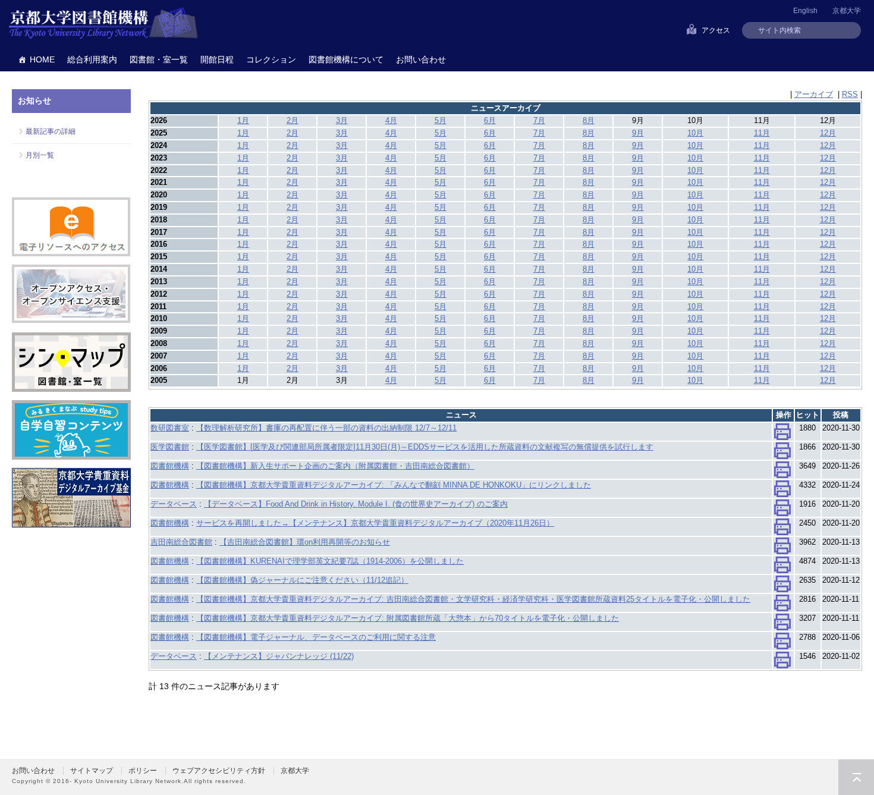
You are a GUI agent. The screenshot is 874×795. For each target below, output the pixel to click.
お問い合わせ (421, 59)
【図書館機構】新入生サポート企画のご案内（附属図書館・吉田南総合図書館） (335, 465)
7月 (539, 120)
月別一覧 (40, 155)
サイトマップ (91, 770)
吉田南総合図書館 (181, 542)
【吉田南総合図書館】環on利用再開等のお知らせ (304, 542)
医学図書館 (169, 446)
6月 (490, 120)
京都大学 (846, 11)
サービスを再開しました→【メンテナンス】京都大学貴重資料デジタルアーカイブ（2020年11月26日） (375, 523)
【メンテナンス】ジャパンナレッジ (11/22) (279, 656)
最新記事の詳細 (51, 131)
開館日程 (217, 59)
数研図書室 (169, 427)
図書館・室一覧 (159, 59)
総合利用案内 (92, 59)
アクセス (716, 30)
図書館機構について (346, 59)
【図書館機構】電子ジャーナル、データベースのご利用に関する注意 (316, 637)
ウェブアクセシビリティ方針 (218, 770)
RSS (850, 94)
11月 (762, 132)
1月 (243, 120)
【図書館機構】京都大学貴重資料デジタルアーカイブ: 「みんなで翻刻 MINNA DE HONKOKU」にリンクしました (393, 484)
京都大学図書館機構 (103, 24)
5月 (441, 120)
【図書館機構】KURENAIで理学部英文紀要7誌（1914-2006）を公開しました (330, 561)
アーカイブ (813, 94)
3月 (342, 120)
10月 (695, 132)
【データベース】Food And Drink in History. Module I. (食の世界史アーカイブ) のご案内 (356, 503)
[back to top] (856, 777)
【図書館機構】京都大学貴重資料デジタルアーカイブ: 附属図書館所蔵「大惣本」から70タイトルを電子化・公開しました (407, 618)
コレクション (271, 59)
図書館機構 (169, 465)
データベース (173, 503)
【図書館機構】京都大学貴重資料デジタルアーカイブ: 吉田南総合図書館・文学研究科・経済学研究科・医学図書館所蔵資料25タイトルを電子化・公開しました (473, 599)
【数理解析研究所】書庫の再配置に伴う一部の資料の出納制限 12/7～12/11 (326, 427)
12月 (828, 132)
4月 (391, 120)
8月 (589, 120)
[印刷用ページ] (782, 434)
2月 (292, 120)
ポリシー (142, 770)
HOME (42, 59)
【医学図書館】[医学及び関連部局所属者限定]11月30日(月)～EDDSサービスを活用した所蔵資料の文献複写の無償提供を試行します (424, 446)
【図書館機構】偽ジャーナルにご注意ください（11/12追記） (302, 580)
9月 (638, 132)
